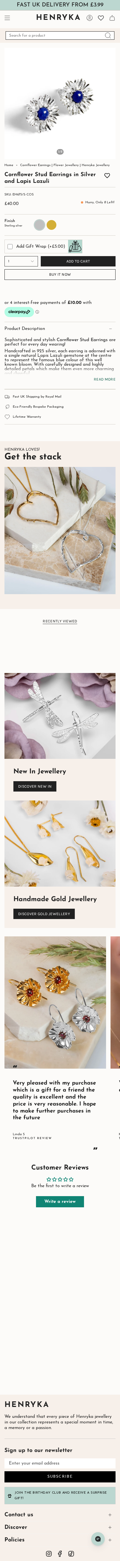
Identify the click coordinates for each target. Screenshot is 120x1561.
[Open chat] (98, 1539)
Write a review (60, 1201)
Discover (15, 1527)
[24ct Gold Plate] (35, 176)
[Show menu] (7, 17)
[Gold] (92, 176)
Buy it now (60, 274)
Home (8, 165)
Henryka (26, 1405)
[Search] (108, 35)
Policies (14, 1540)
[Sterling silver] (27, 176)
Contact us (18, 1515)
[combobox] (60, 35)
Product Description (24, 329)
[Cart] (112, 17)
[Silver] (84, 176)
